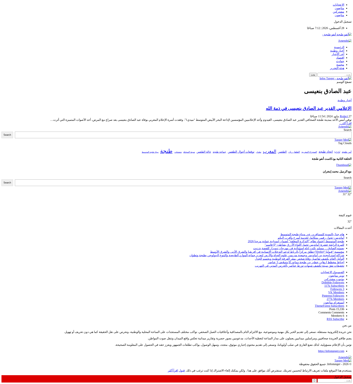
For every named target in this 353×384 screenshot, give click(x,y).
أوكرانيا (337, 152)
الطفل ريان (294, 152)
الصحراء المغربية (309, 152)
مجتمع (340, 64)
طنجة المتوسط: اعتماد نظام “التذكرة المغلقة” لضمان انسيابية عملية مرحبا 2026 (296, 241)
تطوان (258, 152)
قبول (182, 370)
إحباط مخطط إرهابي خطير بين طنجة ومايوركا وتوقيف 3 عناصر (306, 262)
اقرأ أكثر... (345, 123)
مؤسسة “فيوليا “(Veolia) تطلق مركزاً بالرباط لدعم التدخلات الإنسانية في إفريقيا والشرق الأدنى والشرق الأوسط (277, 251)
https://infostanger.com (331, 351)
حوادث (340, 61)
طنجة (166, 151)
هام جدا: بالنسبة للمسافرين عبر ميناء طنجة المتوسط (312, 234)
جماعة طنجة (219, 151)
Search (348, 129)
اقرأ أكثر (173, 370)
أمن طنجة (347, 152)
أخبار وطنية (337, 50)
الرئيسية (339, 47)
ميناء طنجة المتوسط (150, 152)
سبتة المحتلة (189, 152)
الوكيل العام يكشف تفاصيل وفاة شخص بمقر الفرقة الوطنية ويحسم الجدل (299, 258)
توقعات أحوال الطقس (241, 151)
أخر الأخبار (338, 54)
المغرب (269, 151)
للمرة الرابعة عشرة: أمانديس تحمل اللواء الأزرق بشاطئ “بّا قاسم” (304, 244)
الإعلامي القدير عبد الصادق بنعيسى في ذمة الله (309, 108)
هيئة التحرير (337, 68)
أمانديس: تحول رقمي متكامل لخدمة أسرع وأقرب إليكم (311, 237)
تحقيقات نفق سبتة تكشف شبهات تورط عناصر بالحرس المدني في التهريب (299, 265)
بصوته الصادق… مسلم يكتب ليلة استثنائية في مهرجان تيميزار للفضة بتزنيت (298, 248)
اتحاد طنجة (326, 151)
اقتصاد (340, 57)
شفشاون (178, 152)
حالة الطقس (204, 151)
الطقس (282, 151)
